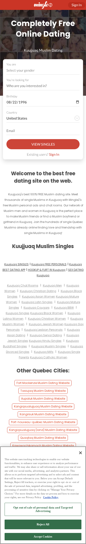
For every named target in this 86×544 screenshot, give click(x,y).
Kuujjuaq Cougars (37, 308)
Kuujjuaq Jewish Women (46, 324)
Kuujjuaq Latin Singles (37, 302)
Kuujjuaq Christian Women (47, 319)
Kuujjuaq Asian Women (38, 296)
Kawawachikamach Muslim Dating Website (43, 445)
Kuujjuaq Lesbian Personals (43, 330)
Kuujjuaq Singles (17, 313)
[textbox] (42, 70)
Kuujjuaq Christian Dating (38, 291)
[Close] (80, 453)
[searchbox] (40, 86)
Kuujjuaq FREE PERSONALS (49, 264)
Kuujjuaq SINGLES (16, 264)
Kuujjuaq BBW (64, 308)
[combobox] (43, 70)
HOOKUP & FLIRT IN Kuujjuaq (46, 270)
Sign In (54, 154)
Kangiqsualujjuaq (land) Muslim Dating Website (43, 430)
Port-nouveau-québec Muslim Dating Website (43, 422)
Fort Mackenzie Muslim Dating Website (43, 383)
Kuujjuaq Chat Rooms (22, 285)
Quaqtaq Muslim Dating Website (43, 438)
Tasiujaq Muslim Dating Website (43, 391)
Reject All (43, 524)
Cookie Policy (50, 497)
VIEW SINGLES (43, 144)
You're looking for (17, 80)
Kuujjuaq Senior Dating (46, 335)
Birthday (11, 96)
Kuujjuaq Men (52, 285)
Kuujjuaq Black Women (46, 313)
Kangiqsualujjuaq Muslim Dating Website (43, 406)
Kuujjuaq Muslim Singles (48, 346)
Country (11, 112)
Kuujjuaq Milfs (43, 352)
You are (11, 64)
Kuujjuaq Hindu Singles (45, 341)
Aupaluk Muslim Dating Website (43, 399)
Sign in (77, 5)
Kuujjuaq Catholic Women (48, 357)
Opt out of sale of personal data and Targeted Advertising (43, 509)
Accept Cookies (43, 536)
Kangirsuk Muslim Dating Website (43, 414)
